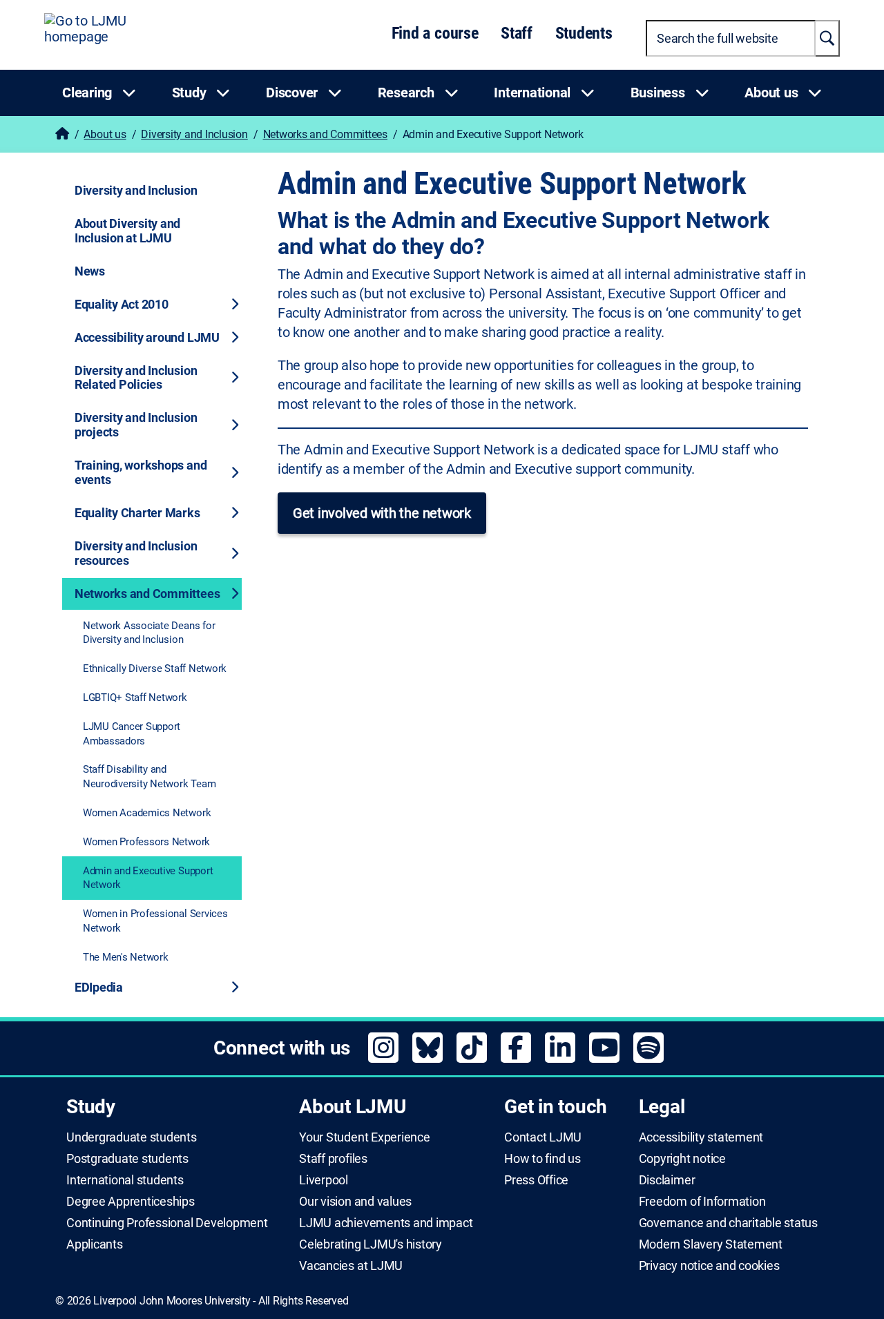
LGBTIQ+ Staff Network (135, 697)
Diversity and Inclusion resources (136, 553)
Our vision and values (355, 1202)
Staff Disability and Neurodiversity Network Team (149, 776)
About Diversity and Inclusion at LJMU (127, 230)
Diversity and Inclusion (194, 134)
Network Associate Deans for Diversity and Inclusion (149, 632)
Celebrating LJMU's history (370, 1244)
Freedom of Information (702, 1202)
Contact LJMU (543, 1137)
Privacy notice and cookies (709, 1266)
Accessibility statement (701, 1137)
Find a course (435, 33)
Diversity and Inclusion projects (136, 424)
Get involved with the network (382, 513)
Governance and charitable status (728, 1223)
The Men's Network (126, 957)
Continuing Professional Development (167, 1223)
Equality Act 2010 (122, 304)
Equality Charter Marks (137, 513)
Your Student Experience (364, 1137)
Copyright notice (682, 1159)
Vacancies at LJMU (351, 1266)
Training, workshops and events (140, 472)
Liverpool (323, 1180)
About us (105, 134)
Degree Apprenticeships (130, 1202)
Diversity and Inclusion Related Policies (136, 377)
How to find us (542, 1159)
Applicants (94, 1244)
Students (584, 33)
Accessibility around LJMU (147, 337)
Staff (516, 33)
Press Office (536, 1180)
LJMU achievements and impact (385, 1223)
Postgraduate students (127, 1159)
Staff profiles (333, 1159)
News (90, 271)
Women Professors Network (146, 842)
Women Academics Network (147, 813)
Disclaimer (667, 1180)
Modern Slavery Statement (710, 1244)
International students (125, 1180)
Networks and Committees (325, 134)
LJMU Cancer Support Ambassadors (131, 733)
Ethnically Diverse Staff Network (155, 668)
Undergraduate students (131, 1137)
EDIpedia (99, 987)
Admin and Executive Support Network (148, 878)
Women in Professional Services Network (155, 920)
